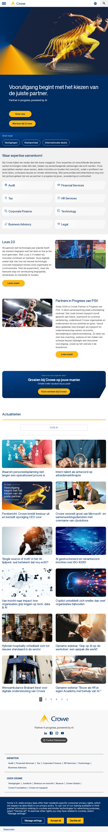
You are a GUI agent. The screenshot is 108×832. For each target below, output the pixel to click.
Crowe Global (73, 783)
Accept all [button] (55, 820)
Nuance (60, 783)
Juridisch (27, 783)
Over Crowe (14, 778)
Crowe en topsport (38, 788)
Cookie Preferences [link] (56, 740)
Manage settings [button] (33, 820)
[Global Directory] (95, 3)
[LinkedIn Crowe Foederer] (47, 733)
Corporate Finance (52, 763)
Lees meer (14, 283)
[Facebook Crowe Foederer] (52, 733)
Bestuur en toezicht (44, 783)
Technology (84, 763)
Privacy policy (9, 829)
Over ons (20, 114)
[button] (104, 799)
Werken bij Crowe (22, 123)
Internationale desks (56, 142)
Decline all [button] (75, 820)
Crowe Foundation (17, 788)
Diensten (13, 758)
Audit (11, 763)
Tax (38, 763)
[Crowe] (17, 3)
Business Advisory (17, 767)
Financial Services (25, 763)
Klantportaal (31, 142)
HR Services (70, 763)
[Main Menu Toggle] (4, 3)
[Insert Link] (62, 733)
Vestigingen (11, 142)
